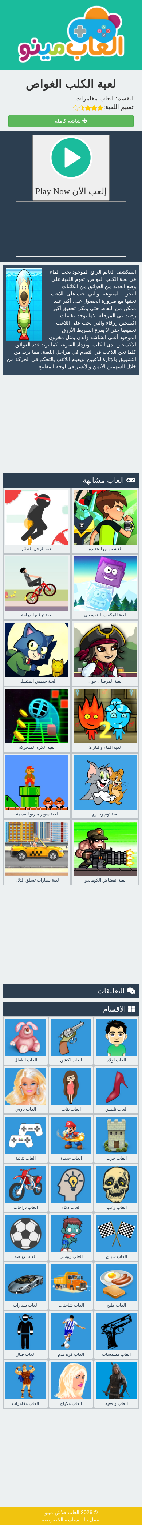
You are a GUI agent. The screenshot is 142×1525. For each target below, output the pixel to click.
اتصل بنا (92, 1519)
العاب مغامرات (94, 98)
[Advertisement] (71, 423)
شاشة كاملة (68, 121)
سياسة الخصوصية (60, 1519)
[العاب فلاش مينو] (71, 34)
